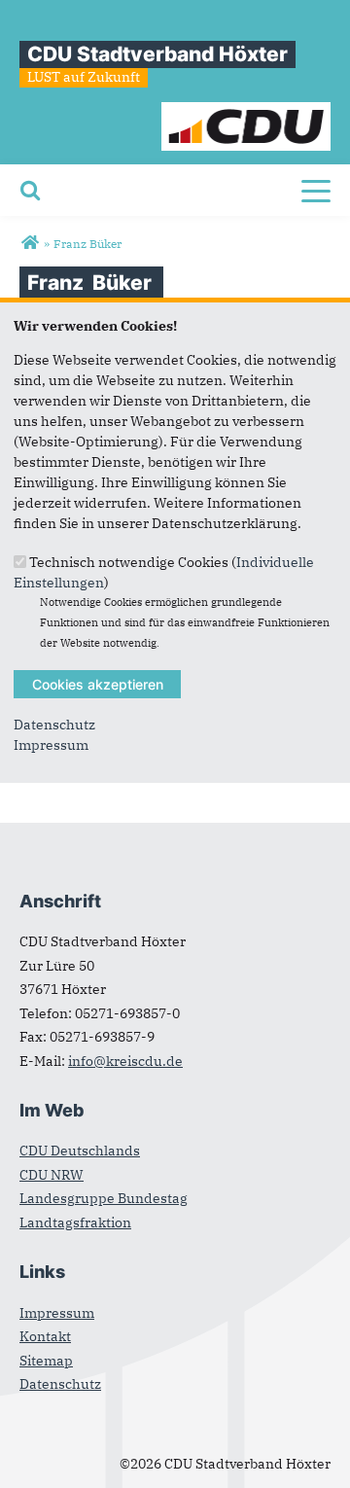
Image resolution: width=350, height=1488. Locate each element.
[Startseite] (246, 112)
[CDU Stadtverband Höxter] (29, 243)
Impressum (51, 745)
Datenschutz (54, 724)
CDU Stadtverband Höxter (157, 54)
